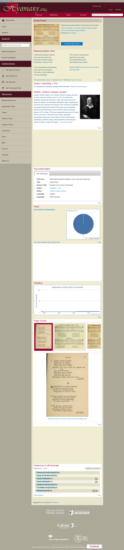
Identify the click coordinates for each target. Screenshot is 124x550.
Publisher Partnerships (78, 547)
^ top (99, 80)
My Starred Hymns (13, 70)
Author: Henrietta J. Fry (68, 28)
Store (68, 15)
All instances (38, 495)
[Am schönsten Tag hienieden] (44, 209)
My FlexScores (11, 76)
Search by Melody (9, 58)
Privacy (46, 547)
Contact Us (54, 547)
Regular (73, 80)
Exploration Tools (8, 106)
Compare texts (57, 80)
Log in (110, 10)
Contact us (55, 502)
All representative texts (42, 80)
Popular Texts (7, 118)
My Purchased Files (13, 88)
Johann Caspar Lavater (58, 191)
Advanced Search (8, 51)
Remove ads (97, 6)
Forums (5, 149)
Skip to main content (6, 1)
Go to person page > (81, 86)
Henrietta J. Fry (55, 188)
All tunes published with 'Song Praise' (47, 242)
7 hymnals (73, 33)
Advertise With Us (64, 547)
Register (118, 10)
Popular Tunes (7, 125)
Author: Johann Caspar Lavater (87, 28)
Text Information (42, 174)
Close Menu (10, 20)
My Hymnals (10, 82)
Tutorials (5, 155)
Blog (3, 143)
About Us (5, 161)
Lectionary (6, 131)
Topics (4, 112)
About (34, 547)
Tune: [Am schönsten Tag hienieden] (73, 30)
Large (80, 80)
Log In (4, 26)
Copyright (40, 547)
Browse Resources (9, 100)
